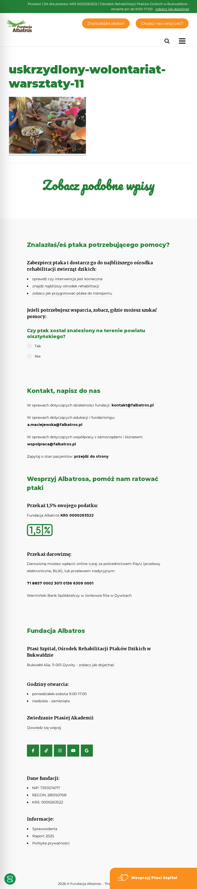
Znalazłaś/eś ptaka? (105, 23)
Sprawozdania (44, 829)
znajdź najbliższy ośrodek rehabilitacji (65, 286)
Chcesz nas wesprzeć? (162, 23)
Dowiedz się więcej (44, 727)
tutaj (93, 563)
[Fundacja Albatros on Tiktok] (46, 751)
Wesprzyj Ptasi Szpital (154, 877)
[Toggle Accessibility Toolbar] (10, 879)
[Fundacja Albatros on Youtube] (73, 751)
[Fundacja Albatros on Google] (87, 751)
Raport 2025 (43, 836)
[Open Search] (167, 41)
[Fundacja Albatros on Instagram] (60, 751)
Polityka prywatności (51, 843)
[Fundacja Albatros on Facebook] (33, 751)
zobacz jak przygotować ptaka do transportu (72, 293)
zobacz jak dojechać (172, 9)
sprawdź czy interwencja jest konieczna (67, 279)
